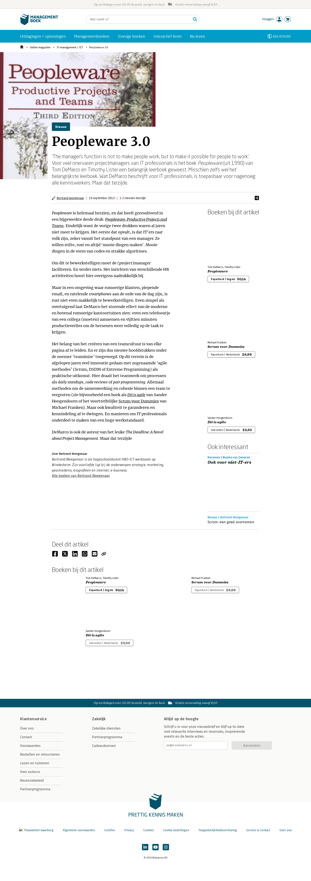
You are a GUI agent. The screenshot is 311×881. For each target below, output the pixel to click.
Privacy (129, 830)
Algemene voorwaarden (79, 830)
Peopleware (218, 271)
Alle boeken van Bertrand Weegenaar (81, 476)
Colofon (109, 830)
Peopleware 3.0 (98, 47)
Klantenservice (33, 719)
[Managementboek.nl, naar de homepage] (39, 24)
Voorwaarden (30, 746)
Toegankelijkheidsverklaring (217, 830)
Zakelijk (99, 719)
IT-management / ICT (70, 47)
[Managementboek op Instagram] (166, 847)
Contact (26, 737)
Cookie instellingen (176, 830)
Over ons (27, 728)
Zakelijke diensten (106, 728)
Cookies (148, 830)
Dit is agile (136, 394)
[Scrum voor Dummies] (222, 315)
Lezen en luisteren (34, 763)
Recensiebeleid (32, 780)
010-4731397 (282, 36)
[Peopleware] (222, 239)
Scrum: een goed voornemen (231, 522)
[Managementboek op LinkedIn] (145, 847)
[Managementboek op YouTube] (155, 847)
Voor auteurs (30, 772)
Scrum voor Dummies (138, 401)
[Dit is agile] (222, 390)
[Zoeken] (195, 19)
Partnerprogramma (35, 789)
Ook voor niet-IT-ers (229, 462)
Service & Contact (258, 830)
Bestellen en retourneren (40, 754)
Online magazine (40, 47)
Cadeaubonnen (104, 746)
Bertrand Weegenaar (70, 198)
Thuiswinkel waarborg (38, 830)
